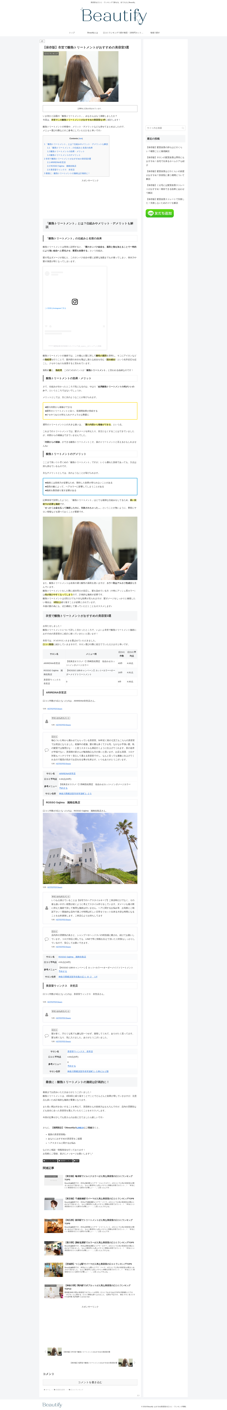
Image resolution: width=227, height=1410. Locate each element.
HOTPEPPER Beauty (54, 709)
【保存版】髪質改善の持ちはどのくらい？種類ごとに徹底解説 (164, 149)
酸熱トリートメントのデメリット (64, 155)
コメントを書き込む (90, 1382)
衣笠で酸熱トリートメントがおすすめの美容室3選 (67, 159)
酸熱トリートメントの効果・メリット (66, 151)
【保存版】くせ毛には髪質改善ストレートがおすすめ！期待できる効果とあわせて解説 (165, 189)
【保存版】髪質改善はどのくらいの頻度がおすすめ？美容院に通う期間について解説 (165, 175)
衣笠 (77, 1161)
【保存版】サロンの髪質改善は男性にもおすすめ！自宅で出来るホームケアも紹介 (165, 161)
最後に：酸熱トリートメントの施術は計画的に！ (67, 173)
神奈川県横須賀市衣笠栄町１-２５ (75, 793)
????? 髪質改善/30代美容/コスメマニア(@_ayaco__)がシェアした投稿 (74, 346)
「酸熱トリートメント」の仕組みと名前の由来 (70, 148)
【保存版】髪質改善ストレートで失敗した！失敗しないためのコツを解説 (165, 201)
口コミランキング (51, 1161)
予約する (63, 788)
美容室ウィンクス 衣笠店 (61, 170)
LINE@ (80, 1127)
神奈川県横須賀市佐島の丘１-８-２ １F (78, 977)
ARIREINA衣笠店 (56, 162)
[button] (183, 128)
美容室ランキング (66, 1161)
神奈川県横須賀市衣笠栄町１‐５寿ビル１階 (88, 1071)
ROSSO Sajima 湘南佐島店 (61, 166)
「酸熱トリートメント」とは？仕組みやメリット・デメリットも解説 (76, 144)
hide (80, 138)
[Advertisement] (90, 199)
